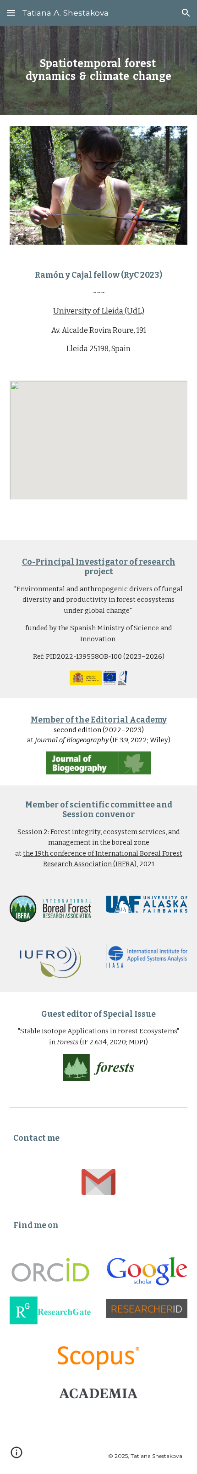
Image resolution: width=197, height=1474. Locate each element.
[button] (11, 12)
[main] (99, 70)
